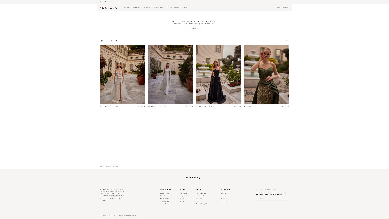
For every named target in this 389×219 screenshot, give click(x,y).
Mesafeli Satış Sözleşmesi (204, 204)
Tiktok (223, 198)
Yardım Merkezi (165, 198)
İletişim (182, 201)
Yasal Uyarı (199, 198)
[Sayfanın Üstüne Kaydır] (386, 216)
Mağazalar (183, 196)
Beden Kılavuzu (165, 193)
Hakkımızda (184, 193)
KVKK (197, 201)
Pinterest (223, 201)
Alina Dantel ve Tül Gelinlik (109, 106)
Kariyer (182, 198)
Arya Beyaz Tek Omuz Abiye (157, 106)
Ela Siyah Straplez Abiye (204, 106)
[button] (273, 7)
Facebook (224, 196)
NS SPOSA (109, 215)
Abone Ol (286, 198)
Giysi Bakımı (164, 196)
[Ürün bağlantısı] (122, 74)
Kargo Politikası (165, 201)
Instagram (224, 193)
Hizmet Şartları (200, 196)
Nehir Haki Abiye (250, 106)
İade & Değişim (165, 204)
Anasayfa (102, 166)
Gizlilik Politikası (201, 193)
